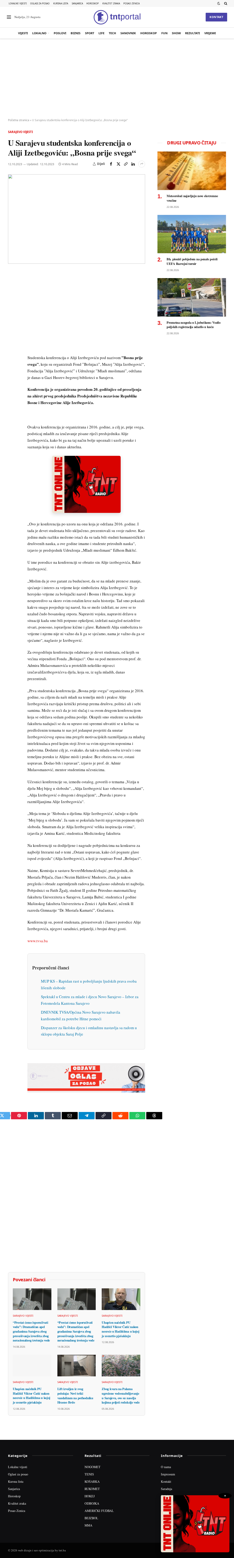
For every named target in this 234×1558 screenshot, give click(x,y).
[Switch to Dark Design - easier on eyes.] (218, 3)
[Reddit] (12, 348)
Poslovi (60, 33)
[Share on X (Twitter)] (118, 164)
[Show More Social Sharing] (141, 164)
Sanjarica (77, 3)
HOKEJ (90, 1496)
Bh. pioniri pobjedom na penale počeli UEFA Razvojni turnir (192, 261)
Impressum (168, 1474)
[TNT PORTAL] (117, 17)
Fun (164, 33)
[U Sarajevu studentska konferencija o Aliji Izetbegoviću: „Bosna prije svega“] (76, 219)
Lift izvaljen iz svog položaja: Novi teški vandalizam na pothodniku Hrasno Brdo (75, 1396)
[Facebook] (12, 286)
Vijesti (23, 33)
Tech (112, 33)
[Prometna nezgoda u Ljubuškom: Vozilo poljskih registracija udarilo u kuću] (191, 297)
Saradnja (166, 1489)
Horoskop (92, 3)
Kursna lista (60, 3)
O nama (166, 1467)
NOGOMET (93, 1467)
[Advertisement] (117, 79)
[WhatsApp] (12, 369)
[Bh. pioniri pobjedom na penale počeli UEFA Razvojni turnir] (191, 234)
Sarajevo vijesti (20, 132)
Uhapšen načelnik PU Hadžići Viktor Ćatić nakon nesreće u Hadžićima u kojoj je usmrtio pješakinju (120, 1329)
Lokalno (39, 33)
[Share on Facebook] (111, 164)
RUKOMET (92, 1489)
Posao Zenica (131, 3)
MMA (88, 1525)
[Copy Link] (125, 164)
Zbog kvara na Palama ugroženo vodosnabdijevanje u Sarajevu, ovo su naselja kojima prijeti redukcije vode (121, 1396)
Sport (89, 33)
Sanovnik (128, 33)
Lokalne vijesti (18, 3)
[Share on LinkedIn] (133, 164)
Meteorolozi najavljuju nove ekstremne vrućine (192, 198)
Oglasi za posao (40, 3)
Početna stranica (18, 120)
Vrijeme (210, 33)
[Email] (12, 317)
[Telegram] (12, 359)
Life (101, 33)
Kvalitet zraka (111, 3)
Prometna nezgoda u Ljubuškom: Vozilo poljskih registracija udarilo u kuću (194, 324)
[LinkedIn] (12, 338)
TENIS (89, 1474)
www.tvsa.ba (37, 940)
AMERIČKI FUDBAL (99, 1510)
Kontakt (216, 17)
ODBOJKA (92, 1503)
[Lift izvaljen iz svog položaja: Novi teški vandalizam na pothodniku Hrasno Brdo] (76, 1365)
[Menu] (9, 17)
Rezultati (192, 33)
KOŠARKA (92, 1481)
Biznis (75, 33)
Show (176, 33)
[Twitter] (12, 296)
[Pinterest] (12, 307)
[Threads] (12, 380)
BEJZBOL (91, 1518)
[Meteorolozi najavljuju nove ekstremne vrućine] (191, 170)
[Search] (225, 3)
